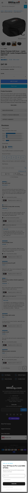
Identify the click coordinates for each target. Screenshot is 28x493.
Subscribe (14, 483)
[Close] (25, 463)
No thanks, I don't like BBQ (8, 487)
